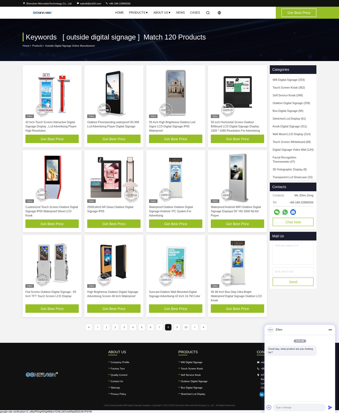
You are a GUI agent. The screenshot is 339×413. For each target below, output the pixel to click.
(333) (289, 79)
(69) (292, 141)
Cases (195, 12)
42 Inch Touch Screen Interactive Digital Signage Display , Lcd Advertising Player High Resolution (50, 126)
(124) (293, 149)
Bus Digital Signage (192, 387)
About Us (160, 12)
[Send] (330, 407)
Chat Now (293, 222)
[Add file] (269, 407)
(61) (289, 118)
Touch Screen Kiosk (192, 368)
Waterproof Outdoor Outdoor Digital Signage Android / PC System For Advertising (171, 211)
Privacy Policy (118, 394)
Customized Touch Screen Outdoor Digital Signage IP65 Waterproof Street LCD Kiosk (51, 211)
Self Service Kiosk (191, 374)
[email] (293, 212)
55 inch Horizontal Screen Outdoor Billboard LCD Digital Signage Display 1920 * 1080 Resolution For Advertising (235, 126)
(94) (288, 110)
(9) (290, 169)
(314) (292, 134)
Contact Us (117, 381)
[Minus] (330, 330)
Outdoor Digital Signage (194, 381)
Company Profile (120, 362)
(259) (291, 103)
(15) (293, 177)
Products (137, 12)
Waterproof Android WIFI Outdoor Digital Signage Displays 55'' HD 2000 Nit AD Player (236, 211)
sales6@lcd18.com (90, 3)
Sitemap (115, 387)
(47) (284, 159)
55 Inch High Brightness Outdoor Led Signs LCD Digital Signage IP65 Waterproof (172, 126)
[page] (89, 327)
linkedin (261, 394)
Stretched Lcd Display (193, 394)
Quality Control (119, 374)
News (180, 12)
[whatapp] (285, 212)
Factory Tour (118, 368)
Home (119, 12)
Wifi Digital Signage (191, 362)
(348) (288, 95)
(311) (290, 126)
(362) (289, 87)
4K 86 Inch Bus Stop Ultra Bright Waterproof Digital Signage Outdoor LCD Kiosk (236, 296)
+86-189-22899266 (119, 3)
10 (186, 327)
